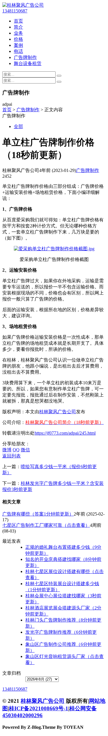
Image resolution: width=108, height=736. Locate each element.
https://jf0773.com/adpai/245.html (65, 433)
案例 (18, 45)
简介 (18, 27)
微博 (7, 449)
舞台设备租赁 (27, 63)
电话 (18, 51)
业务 (18, 33)
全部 (18, 126)
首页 (18, 20)
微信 (25, 449)
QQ (16, 449)
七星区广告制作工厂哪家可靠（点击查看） (46, 525)
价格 (18, 39)
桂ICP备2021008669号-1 (38, 708)
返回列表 (11, 455)
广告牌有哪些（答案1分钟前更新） (38, 513)
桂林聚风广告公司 (57, 411)
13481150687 (14, 10)
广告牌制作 (25, 57)
